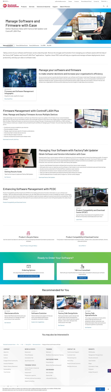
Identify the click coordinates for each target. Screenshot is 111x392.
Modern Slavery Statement (11, 366)
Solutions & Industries (43, 6)
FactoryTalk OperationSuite (91, 296)
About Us (6, 352)
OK (100, 389)
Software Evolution (35, 296)
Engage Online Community (11, 360)
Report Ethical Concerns (73, 363)
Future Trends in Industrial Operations (32, 368)
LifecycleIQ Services (51, 378)
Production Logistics (30, 375)
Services (31, 6)
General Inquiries (71, 357)
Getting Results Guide (9, 149)
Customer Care (71, 355)
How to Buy (70, 360)
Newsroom (28, 352)
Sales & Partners (65, 6)
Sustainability (7, 369)
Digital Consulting (29, 381)
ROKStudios (92, 352)
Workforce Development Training (55, 355)
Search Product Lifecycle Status (28, 245)
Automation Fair (29, 357)
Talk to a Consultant (62, 264)
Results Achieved (93, 357)
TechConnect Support (73, 352)
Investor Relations (8, 363)
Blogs (90, 363)
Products (24, 6)
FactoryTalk (49, 375)
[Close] (108, 389)
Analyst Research (93, 372)
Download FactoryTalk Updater (47, 177)
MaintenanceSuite (8, 296)
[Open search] (104, 6)
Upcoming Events (29, 360)
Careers (6, 355)
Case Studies (92, 360)
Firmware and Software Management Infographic (16, 69)
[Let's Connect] (109, 370)
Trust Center (7, 372)
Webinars (48, 352)
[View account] (107, 6)
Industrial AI (28, 372)
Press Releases (29, 355)
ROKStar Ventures (72, 366)
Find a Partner (49, 362)
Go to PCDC (82, 245)
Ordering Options (7, 264)
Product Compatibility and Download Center (14, 202)
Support (55, 6)
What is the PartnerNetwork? (53, 365)
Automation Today (93, 366)
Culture (6, 357)
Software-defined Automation (33, 378)
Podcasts (91, 369)
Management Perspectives (96, 355)
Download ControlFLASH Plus (11, 139)
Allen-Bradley (49, 372)
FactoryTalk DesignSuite (63, 296)
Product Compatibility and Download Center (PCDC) (88, 188)
